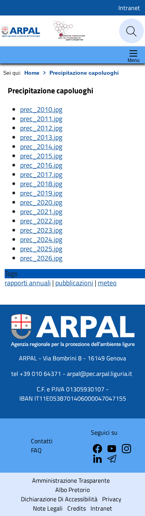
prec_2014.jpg (41, 146)
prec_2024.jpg (41, 239)
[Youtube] (112, 448)
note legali (48, 508)
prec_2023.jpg (41, 230)
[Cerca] (131, 31)
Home (31, 73)
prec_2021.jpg (41, 211)
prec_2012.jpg (41, 128)
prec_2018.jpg (41, 183)
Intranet (129, 7)
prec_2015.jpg (41, 156)
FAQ (36, 450)
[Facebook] (98, 448)
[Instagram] (126, 448)
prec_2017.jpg (41, 174)
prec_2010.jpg (41, 109)
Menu (134, 60)
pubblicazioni (74, 283)
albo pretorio (72, 489)
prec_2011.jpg (41, 118)
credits (76, 508)
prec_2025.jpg (41, 248)
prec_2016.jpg (41, 165)
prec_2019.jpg (41, 193)
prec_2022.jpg (41, 221)
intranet (101, 508)
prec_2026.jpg (41, 258)
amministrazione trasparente (71, 480)
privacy (111, 499)
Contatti (42, 441)
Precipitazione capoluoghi (84, 73)
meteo (107, 283)
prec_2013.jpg (41, 137)
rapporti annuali (28, 283)
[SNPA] (65, 30)
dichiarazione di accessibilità (59, 499)
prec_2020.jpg (41, 202)
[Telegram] (98, 458)
